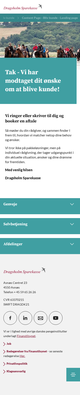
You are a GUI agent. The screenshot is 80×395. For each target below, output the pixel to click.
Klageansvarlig (16, 371)
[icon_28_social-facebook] (10, 318)
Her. (22, 356)
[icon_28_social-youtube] (56, 318)
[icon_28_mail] (40, 318)
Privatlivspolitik (17, 363)
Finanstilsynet (26, 336)
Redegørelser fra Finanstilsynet (27, 351)
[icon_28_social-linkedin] (25, 318)
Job (9, 343)
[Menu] (73, 374)
